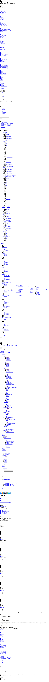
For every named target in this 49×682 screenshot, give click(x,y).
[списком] (1, 514)
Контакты (2, 638)
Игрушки (7, 427)
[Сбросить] (1, 525)
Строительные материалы (10, 419)
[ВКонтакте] (1, 493)
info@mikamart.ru (4, 100)
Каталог (5, 355)
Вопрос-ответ (2, 654)
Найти (1, 677)
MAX (3, 103)
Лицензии (2, 640)
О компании (2, 634)
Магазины (2, 643)
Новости (1, 635)
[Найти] (1, 5)
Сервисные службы (9, 439)
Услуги (5, 437)
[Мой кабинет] (0, 346)
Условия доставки (3, 645)
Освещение (8, 403)
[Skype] (9, 493)
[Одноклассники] (2, 493)
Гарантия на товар (3, 646)
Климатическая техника (10, 432)
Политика (2, 648)
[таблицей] (2, 514)
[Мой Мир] (3, 493)
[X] (5, 493)
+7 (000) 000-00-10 (4, 86)
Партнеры (2, 639)
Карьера (1, 637)
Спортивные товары (9, 398)
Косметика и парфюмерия (10, 423)
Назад (8, 357)
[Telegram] (10, 493)
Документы (2, 641)
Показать (2, 526)
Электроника (8, 358)
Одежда (7, 381)
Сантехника (8, 392)
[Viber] (6, 493)
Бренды (1, 631)
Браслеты (1, 506)
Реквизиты (2, 647)
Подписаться (15, 628)
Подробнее (2, 539)
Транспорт (8, 370)
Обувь (7, 375)
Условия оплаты (3, 644)
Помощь (1, 649)
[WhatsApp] (7, 493)
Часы (7, 414)
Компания (2, 632)
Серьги (4, 506)
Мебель (7, 364)
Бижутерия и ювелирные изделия (11, 387)
